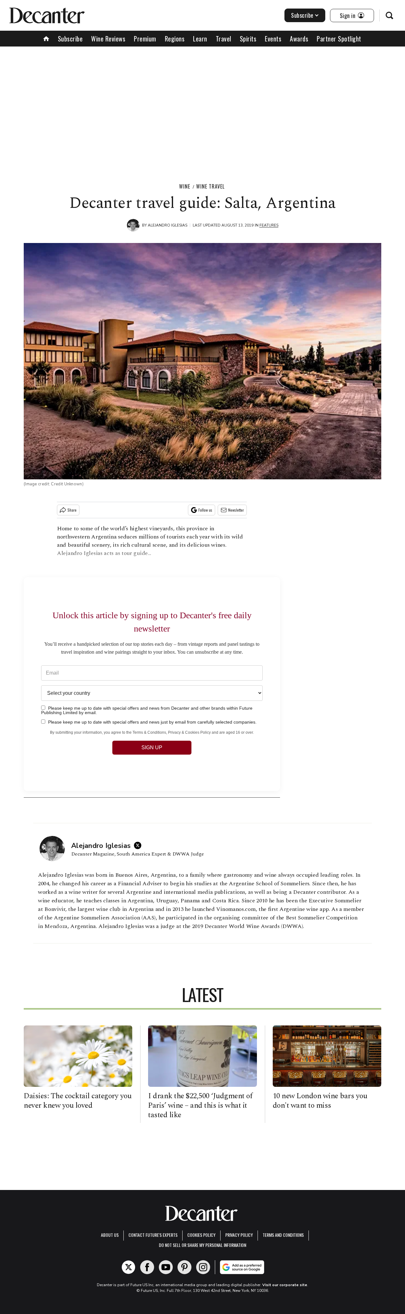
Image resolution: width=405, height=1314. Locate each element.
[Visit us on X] (128, 1267)
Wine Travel (210, 186)
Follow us (205, 510)
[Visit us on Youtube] (166, 1267)
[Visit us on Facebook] (147, 1267)
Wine (184, 186)
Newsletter (236, 510)
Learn (200, 38)
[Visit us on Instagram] (203, 1267)
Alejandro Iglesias (167, 225)
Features (268, 225)
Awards (299, 38)
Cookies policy (201, 1234)
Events (273, 38)
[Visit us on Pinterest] (184, 1267)
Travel (223, 38)
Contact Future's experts (153, 1234)
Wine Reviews (108, 38)
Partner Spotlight (339, 38)
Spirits (248, 38)
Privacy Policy (239, 1234)
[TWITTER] (139, 845)
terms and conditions (283, 1234)
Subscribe (302, 15)
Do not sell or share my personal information (202, 1245)
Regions (175, 38)
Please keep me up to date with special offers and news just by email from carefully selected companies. (152, 721)
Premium (145, 38)
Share (72, 510)
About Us (110, 1234)
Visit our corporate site (284, 1284)
